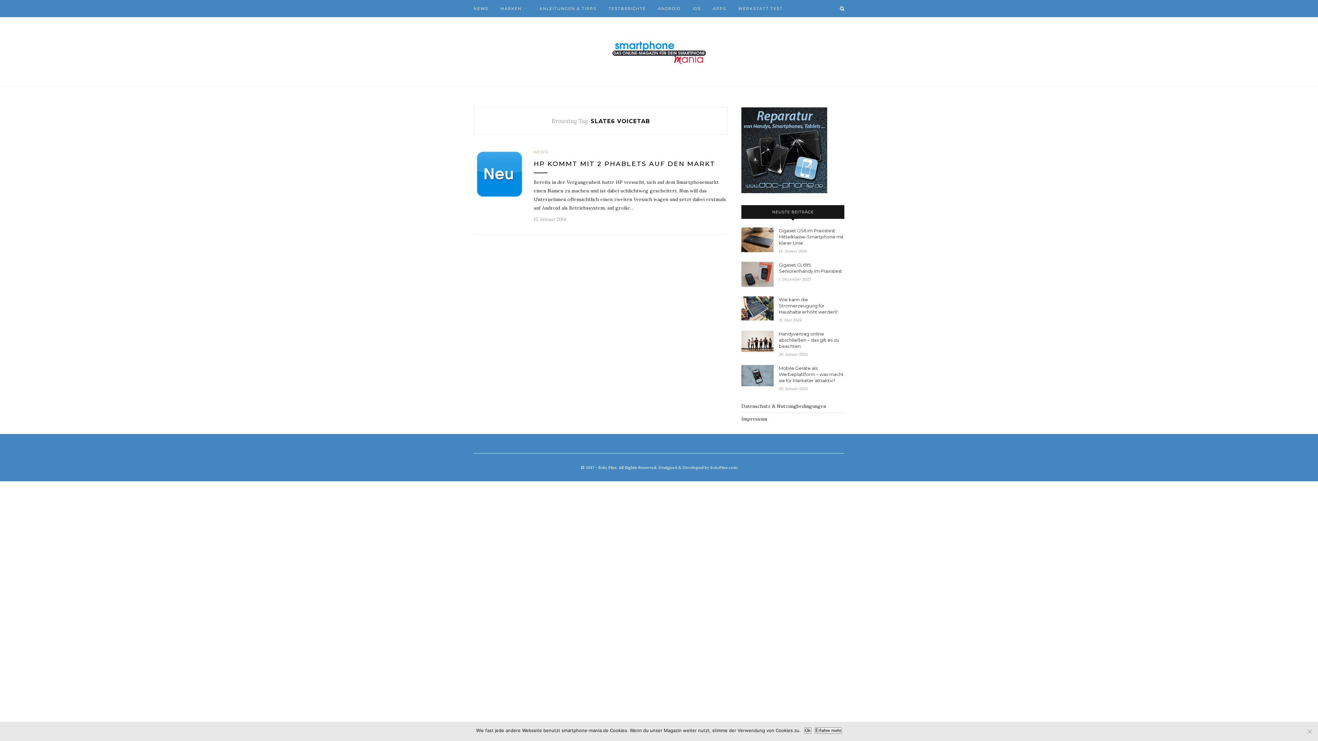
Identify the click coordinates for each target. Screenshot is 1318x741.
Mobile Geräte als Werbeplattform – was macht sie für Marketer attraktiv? (811, 374)
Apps (719, 8)
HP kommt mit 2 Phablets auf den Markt (624, 164)
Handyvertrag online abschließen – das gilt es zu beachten (809, 340)
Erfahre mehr (828, 730)
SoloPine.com (724, 467)
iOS (697, 8)
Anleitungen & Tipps (568, 8)
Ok (808, 730)
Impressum (754, 419)
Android (669, 8)
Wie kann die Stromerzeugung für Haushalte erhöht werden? (808, 306)
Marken (511, 8)
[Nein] (1309, 731)
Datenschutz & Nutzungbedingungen (783, 406)
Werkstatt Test (760, 8)
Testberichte (627, 8)
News (481, 8)
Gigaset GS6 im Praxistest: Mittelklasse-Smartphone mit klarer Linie (811, 237)
